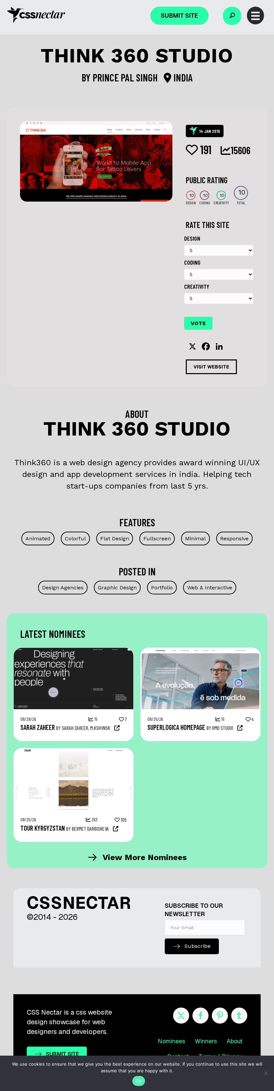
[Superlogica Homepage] (200, 651)
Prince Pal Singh (126, 77)
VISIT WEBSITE (211, 367)
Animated (37, 538)
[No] (265, 1073)
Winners (206, 1041)
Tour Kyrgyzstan (42, 828)
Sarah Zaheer (37, 727)
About (235, 1041)
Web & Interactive (209, 587)
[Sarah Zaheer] (73, 651)
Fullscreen (157, 538)
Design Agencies (63, 587)
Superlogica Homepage (176, 727)
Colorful (75, 538)
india (182, 77)
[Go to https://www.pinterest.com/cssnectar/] (220, 1016)
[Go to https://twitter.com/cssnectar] (181, 1016)
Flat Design (114, 538)
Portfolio (162, 587)
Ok (139, 1081)
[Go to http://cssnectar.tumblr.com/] (239, 1016)
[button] (232, 16)
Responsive (234, 538)
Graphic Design (117, 587)
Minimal (195, 538)
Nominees (171, 1041)
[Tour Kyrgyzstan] (73, 751)
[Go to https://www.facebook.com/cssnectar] (200, 1016)
